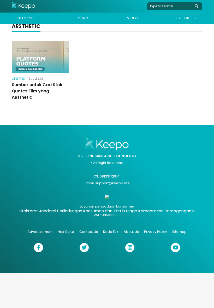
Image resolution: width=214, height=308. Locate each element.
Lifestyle (26, 18)
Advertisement (39, 231)
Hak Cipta (66, 231)
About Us (131, 231)
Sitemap (179, 231)
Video (132, 18)
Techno (80, 18)
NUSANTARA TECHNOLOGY (113, 155)
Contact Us (88, 231)
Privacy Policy (155, 231)
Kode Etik (110, 231)
